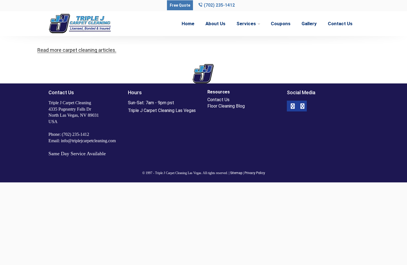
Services (246, 23)
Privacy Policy (254, 173)
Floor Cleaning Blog (226, 106)
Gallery (309, 23)
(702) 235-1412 (219, 5)
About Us (215, 23)
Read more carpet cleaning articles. (76, 50)
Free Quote (180, 5)
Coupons (280, 23)
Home (188, 23)
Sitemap (236, 173)
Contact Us (340, 23)
